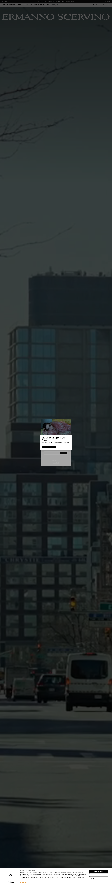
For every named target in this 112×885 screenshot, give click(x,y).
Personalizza (98, 874)
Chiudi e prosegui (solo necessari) (98, 878)
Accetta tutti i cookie (98, 871)
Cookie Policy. (31, 878)
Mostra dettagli (23, 882)
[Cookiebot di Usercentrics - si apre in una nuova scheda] (11, 882)
